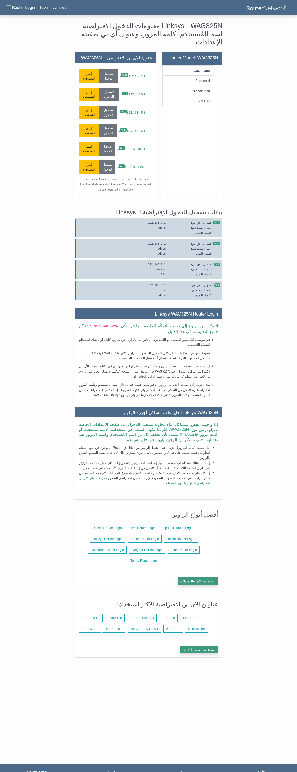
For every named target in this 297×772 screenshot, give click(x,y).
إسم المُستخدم (89, 76)
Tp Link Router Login (178, 527)
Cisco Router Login (108, 527)
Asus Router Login (183, 549)
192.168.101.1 (135, 148)
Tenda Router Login (144, 560)
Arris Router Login (143, 527)
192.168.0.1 (136, 94)
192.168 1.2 (113, 617)
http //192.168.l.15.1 (144, 628)
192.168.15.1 (136, 112)
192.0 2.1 (168, 617)
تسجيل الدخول (108, 76)
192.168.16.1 (136, 130)
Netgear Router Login (147, 549)
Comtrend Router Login (107, 549)
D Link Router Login (144, 538)
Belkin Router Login (181, 538)
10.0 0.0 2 (173, 628)
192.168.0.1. (114, 628)
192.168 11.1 (192, 617)
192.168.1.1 (136, 76)
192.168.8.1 (90, 628)
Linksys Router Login (107, 538)
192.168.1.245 (135, 167)
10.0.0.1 (91, 617)
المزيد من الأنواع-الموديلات (197, 581)
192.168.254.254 (142, 617)
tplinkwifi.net (197, 628)
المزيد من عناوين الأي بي (198, 649)
